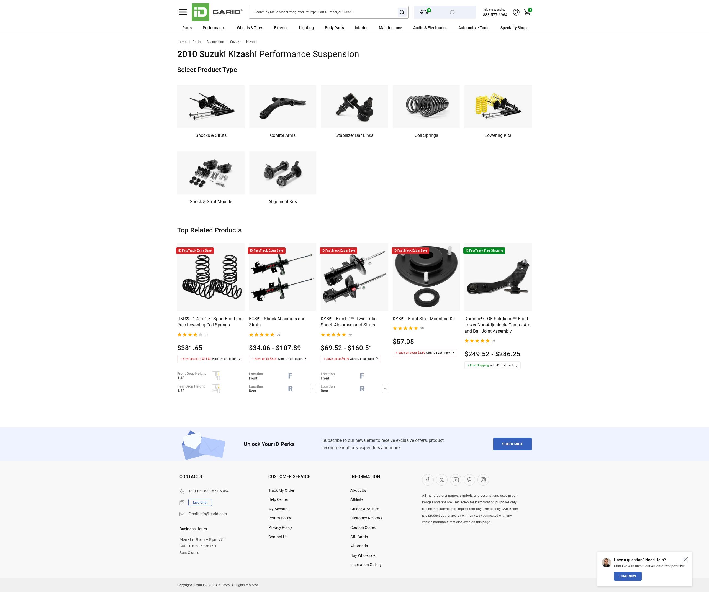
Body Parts (334, 27)
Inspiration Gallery (366, 564)
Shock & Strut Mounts (211, 201)
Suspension (215, 42)
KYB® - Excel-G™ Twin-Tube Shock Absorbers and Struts (348, 321)
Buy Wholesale (362, 555)
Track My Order (281, 490)
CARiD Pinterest (469, 480)
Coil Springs (426, 135)
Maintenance (390, 27)
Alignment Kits (282, 201)
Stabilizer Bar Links (354, 135)
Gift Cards (359, 537)
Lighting (306, 27)
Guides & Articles (364, 509)
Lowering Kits (498, 135)
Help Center (278, 499)
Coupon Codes (363, 527)
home (181, 42)
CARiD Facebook (428, 480)
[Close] (686, 559)
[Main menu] (182, 12)
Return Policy (279, 518)
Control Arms (283, 135)
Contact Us (277, 537)
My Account (278, 509)
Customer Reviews (366, 518)
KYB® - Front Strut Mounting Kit (424, 318)
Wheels (243, 27)
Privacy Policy (280, 527)
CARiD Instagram (483, 480)
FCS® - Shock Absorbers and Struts (277, 321)
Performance (214, 27)
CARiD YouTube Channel (455, 480)
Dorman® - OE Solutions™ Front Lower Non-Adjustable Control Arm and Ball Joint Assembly (498, 325)
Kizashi (251, 42)
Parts (187, 27)
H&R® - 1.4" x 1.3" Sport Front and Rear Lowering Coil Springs (210, 321)
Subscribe (512, 444)
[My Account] (516, 12)
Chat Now (628, 576)
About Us (358, 490)
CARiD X (442, 480)
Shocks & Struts (211, 135)
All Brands (359, 546)
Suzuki (235, 42)
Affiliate (356, 499)
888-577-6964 (495, 14)
